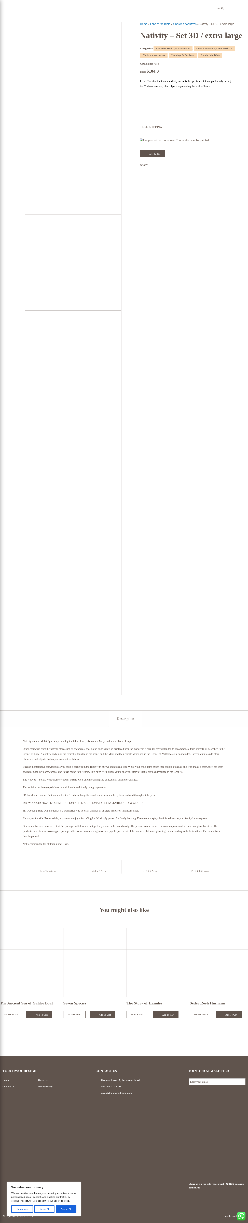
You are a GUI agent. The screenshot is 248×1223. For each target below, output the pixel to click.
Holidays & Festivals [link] (182, 55)
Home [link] (143, 24)
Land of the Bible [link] (160, 24)
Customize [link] (22, 1209)
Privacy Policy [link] (45, 1086)
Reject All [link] (44, 1209)
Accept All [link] (66, 1209)
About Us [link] (43, 1080)
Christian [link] (151, 81)
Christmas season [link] (153, 86)
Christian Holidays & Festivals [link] (173, 48)
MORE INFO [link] (11, 1014)
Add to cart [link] (155, 154)
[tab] (125, 719)
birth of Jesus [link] (203, 86)
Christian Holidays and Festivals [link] (214, 48)
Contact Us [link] (8, 1086)
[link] (244, 12)
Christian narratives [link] (185, 24)
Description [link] (125, 718)
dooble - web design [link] (234, 1216)
